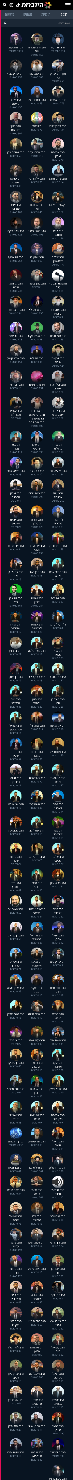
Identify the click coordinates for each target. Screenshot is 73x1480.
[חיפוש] (5, 23)
